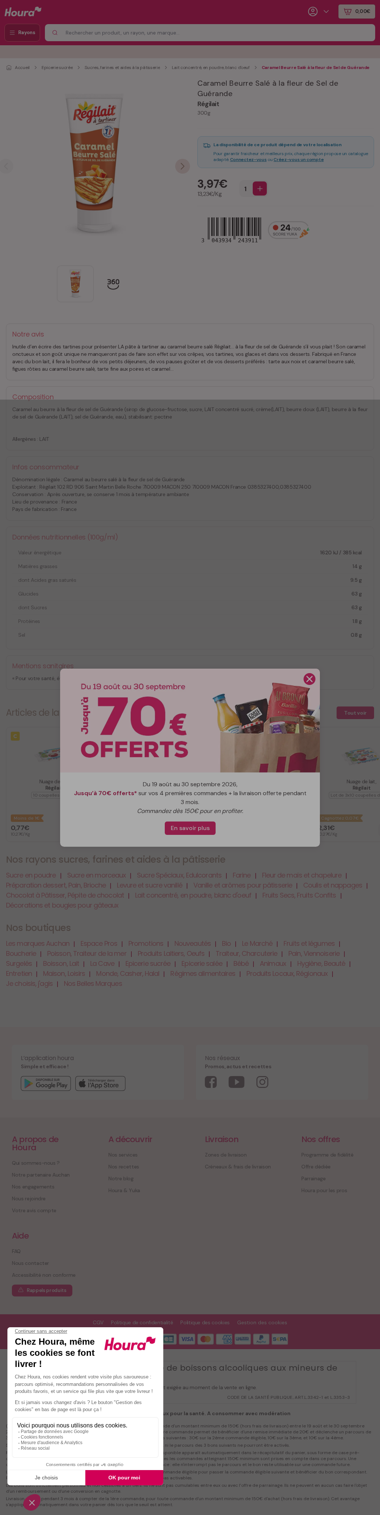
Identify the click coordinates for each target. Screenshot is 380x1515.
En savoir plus (190, 828)
